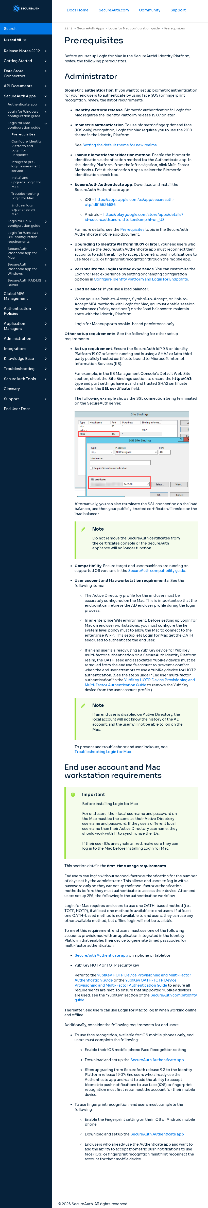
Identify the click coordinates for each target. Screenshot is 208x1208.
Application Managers (14, 326)
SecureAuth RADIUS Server (24, 282)
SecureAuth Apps (20, 96)
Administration (17, 338)
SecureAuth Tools (20, 379)
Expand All (13, 40)
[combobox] (26, 28)
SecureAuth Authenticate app (101, 955)
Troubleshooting (19, 368)
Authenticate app (22, 104)
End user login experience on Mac (23, 209)
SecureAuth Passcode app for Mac (22, 253)
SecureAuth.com (114, 10)
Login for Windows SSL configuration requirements (23, 237)
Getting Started (18, 61)
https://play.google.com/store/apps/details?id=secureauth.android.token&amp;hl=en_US (134, 217)
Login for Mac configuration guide (24, 125)
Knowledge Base (19, 358)
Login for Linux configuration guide (24, 223)
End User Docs (17, 409)
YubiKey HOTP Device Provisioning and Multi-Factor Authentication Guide (140, 682)
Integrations (15, 348)
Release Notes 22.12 (22, 51)
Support (11, 399)
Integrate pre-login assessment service (25, 166)
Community (149, 10)
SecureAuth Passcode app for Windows (22, 268)
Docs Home (78, 10)
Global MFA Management (16, 296)
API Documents (18, 86)
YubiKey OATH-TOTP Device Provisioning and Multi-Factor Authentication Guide (126, 983)
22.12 (68, 28)
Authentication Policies (17, 311)
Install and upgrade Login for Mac (26, 182)
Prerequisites (23, 134)
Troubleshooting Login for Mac (25, 196)
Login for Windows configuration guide (24, 114)
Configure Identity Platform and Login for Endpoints (26, 148)
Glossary (12, 389)
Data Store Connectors (15, 73)
